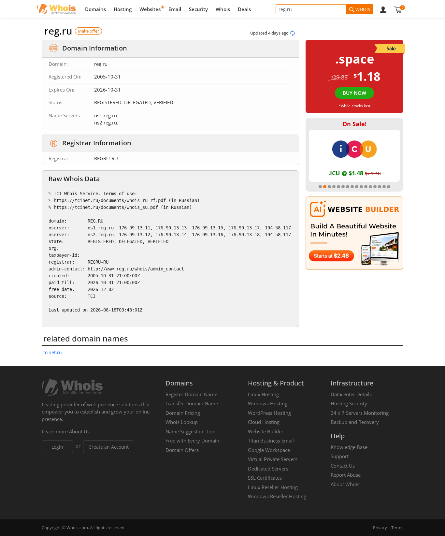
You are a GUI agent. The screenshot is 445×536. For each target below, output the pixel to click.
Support (340, 456)
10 (361, 186)
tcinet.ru (52, 352)
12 (370, 186)
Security (198, 9)
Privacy (380, 527)
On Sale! (354, 124)
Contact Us (343, 465)
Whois (223, 9)
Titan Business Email (271, 440)
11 (365, 186)
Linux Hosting (263, 394)
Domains (95, 9)
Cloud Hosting (264, 422)
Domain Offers (182, 450)
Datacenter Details (351, 394)
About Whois (345, 484)
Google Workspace (269, 450)
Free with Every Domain (192, 440)
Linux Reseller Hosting (273, 487)
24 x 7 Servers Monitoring (360, 413)
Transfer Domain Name (191, 403)
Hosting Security (349, 403)
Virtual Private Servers (272, 459)
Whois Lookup (181, 422)
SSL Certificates (265, 477)
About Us (79, 431)
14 (379, 186)
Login (57, 447)
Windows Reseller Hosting (277, 496)
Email (174, 9)
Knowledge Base (349, 447)
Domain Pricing (182, 413)
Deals (244, 9)
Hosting (123, 9)
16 (388, 186)
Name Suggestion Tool (190, 431)
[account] (383, 9)
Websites (150, 9)
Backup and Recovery (355, 422)
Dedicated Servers (268, 468)
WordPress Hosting (269, 413)
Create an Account (109, 447)
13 (375, 186)
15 (384, 186)
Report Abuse (346, 474)
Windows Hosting (267, 403)
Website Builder (265, 431)
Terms (397, 527)
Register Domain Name (191, 394)
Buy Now (354, 93)
